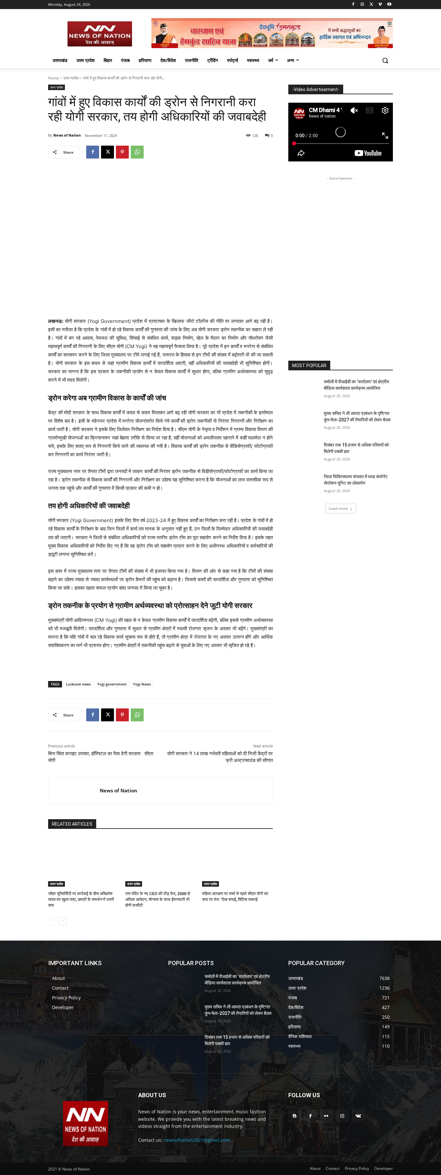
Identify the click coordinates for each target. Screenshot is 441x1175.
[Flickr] (326, 1116)
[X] (371, 4)
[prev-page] (52, 921)
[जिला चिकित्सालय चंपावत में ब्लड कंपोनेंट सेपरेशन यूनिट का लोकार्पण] (304, 485)
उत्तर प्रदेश (71, 78)
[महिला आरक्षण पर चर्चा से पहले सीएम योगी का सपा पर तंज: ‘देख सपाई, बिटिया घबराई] (237, 862)
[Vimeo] (380, 4)
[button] (385, 60)
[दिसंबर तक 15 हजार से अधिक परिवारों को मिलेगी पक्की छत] (304, 453)
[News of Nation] (74, 791)
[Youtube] (389, 4)
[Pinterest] (122, 152)
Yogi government (112, 684)
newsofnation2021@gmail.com (197, 1140)
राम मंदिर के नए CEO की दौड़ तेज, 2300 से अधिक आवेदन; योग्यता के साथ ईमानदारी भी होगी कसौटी (157, 899)
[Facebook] (353, 4)
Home (53, 78)
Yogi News (142, 684)
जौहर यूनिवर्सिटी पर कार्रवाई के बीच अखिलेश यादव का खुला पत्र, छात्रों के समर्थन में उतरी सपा (81, 899)
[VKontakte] (358, 1116)
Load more (338, 508)
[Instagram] (362, 4)
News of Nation (67, 135)
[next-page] (62, 921)
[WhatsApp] (137, 152)
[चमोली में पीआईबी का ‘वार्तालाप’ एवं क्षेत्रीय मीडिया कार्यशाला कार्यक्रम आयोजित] (304, 390)
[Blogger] (294, 1116)
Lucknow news (78, 684)
